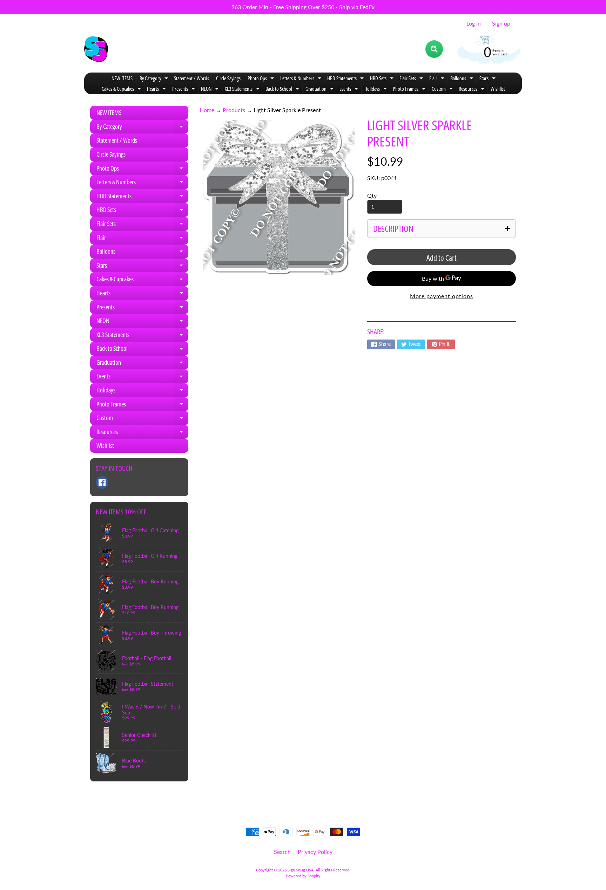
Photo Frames (410, 89)
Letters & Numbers (301, 79)
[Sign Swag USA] (96, 49)
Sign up (501, 23)
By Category (155, 79)
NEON (210, 89)
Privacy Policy (315, 851)
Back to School (283, 89)
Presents (184, 89)
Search (282, 851)
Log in (473, 23)
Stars (488, 79)
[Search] (434, 49)
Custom (443, 89)
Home (207, 110)
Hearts (157, 89)
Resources (472, 89)
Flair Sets (412, 79)
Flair (437, 79)
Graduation (320, 89)
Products (234, 110)
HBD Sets (382, 79)
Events (349, 89)
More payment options (441, 296)
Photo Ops (262, 79)
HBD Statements (346, 79)
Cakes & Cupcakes (122, 89)
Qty (372, 195)
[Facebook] (102, 482)
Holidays (376, 89)
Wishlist (498, 88)
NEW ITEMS (122, 78)
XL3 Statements (243, 89)
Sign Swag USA (301, 870)
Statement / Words (191, 78)
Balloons (462, 79)
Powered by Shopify (303, 876)
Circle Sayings (228, 78)
